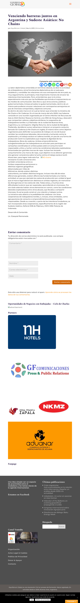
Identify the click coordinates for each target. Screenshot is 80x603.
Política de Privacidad (17, 557)
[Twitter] (45, 84)
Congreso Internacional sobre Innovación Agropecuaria (56, 509)
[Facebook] (41, 84)
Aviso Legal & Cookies (17, 553)
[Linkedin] (49, 84)
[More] (70, 84)
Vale (31, 600)
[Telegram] (58, 84)
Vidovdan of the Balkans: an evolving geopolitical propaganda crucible (56, 503)
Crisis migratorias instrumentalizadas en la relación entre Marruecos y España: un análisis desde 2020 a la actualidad (58, 489)
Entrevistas (40, 28)
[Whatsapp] (54, 84)
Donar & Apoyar (15, 560)
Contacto (12, 564)
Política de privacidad (43, 600)
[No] (77, 598)
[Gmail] (66, 84)
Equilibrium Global (18, 28)
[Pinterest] (62, 84)
